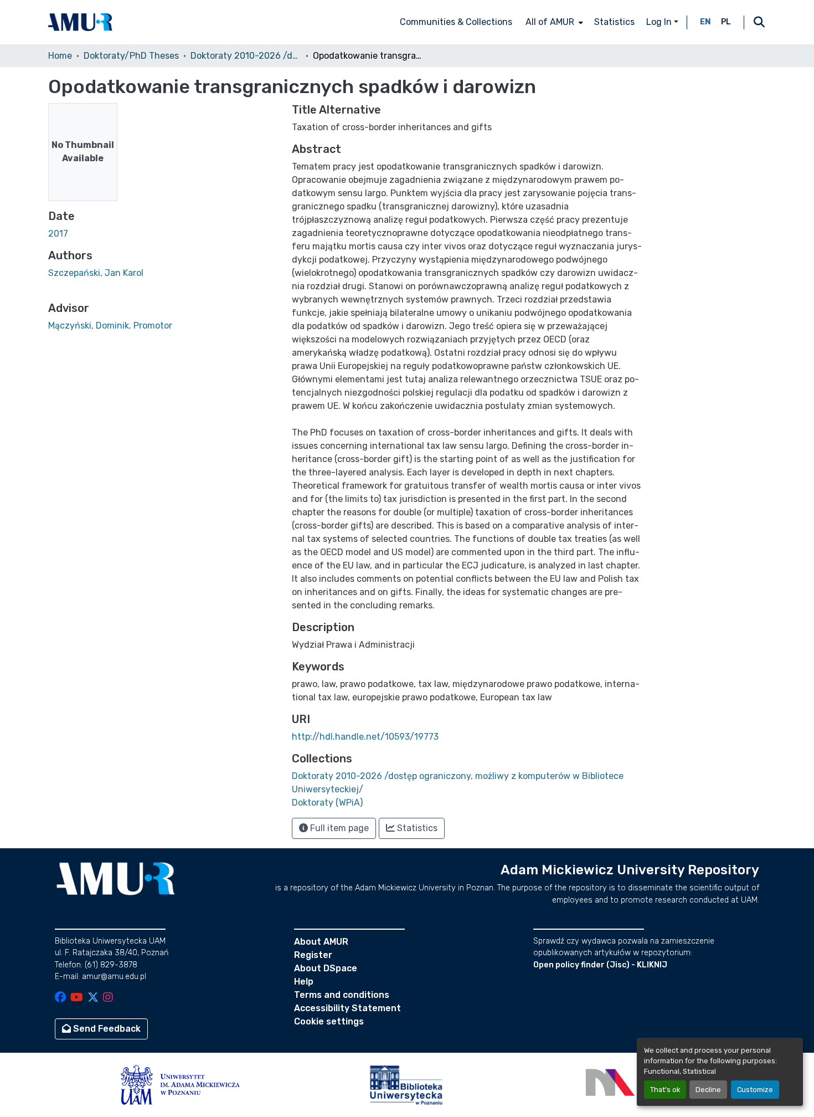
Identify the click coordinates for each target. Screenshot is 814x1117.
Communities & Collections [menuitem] (456, 22)
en (705, 22)
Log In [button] (660, 22)
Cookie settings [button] (329, 1021)
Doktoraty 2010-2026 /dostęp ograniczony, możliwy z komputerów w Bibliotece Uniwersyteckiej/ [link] (245, 55)
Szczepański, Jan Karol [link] (95, 273)
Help (303, 981)
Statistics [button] (416, 828)
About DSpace (325, 968)
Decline (708, 1089)
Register (313, 955)
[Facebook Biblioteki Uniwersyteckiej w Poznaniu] (60, 998)
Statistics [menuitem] (614, 22)
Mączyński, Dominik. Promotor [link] (110, 325)
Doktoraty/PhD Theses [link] (131, 55)
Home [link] (60, 55)
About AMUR (321, 941)
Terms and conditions (341, 995)
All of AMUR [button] (550, 22)
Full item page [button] (338, 828)
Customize (755, 1089)
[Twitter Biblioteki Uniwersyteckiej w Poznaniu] (93, 998)
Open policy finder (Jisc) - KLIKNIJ (600, 965)
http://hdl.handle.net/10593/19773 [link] (365, 736)
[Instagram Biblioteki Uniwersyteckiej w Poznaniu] (108, 998)
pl (726, 22)
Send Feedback (106, 1028)
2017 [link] (58, 233)
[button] (80, 22)
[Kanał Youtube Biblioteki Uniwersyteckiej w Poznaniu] (76, 998)
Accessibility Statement (347, 1008)
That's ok (665, 1089)
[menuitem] (553, 22)
